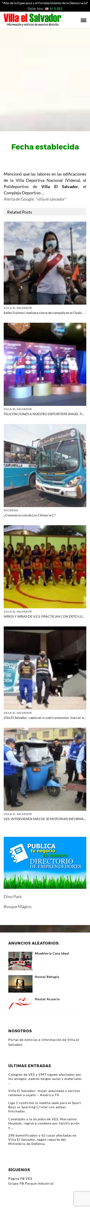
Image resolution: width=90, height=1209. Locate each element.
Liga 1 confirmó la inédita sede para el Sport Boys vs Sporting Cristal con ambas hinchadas (44, 1107)
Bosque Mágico (17, 906)
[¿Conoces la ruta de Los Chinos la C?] (45, 465)
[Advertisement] (45, 76)
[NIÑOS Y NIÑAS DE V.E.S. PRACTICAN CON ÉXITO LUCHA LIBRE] (45, 566)
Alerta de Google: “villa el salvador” (35, 199)
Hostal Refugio (47, 976)
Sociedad (11, 510)
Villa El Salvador (18, 307)
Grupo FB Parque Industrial (31, 1183)
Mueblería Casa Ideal (52, 953)
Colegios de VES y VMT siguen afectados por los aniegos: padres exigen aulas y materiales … (45, 1078)
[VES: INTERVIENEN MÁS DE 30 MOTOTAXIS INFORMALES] (45, 768)
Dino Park (13, 896)
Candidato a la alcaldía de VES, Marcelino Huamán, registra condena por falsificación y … (44, 1123)
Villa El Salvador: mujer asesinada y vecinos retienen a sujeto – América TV (44, 1093)
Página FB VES (20, 1178)
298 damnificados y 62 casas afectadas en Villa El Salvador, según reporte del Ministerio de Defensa (42, 1139)
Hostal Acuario (47, 999)
